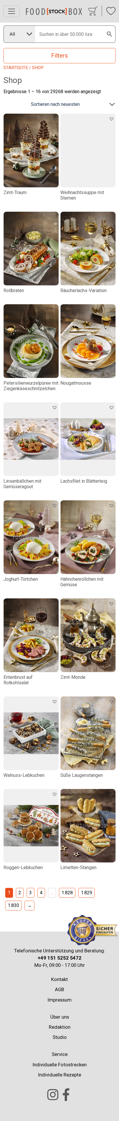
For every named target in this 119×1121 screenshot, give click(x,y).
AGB (59, 989)
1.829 (86, 892)
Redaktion (59, 1027)
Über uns (59, 1017)
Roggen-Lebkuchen (23, 867)
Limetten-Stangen (78, 867)
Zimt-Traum (15, 192)
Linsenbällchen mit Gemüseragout (22, 483)
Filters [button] (59, 55)
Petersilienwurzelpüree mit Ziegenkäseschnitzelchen (30, 385)
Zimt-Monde (72, 677)
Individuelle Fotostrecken (60, 1064)
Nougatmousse (75, 383)
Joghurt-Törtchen (20, 579)
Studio (60, 1037)
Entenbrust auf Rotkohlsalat (18, 679)
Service (60, 1054)
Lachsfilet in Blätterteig (83, 481)
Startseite (15, 67)
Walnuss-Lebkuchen (23, 775)
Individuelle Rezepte (59, 1075)
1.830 (13, 905)
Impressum (60, 1000)
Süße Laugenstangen (81, 775)
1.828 (67, 892)
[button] (55, 118)
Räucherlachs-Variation (83, 290)
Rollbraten (13, 290)
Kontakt (59, 979)
